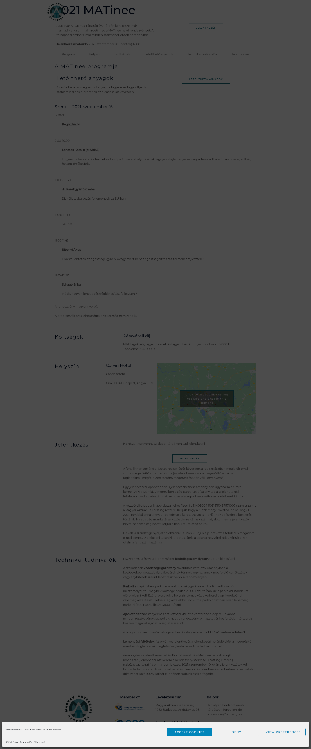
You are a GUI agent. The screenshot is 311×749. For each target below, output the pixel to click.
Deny (236, 732)
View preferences (283, 732)
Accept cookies (189, 732)
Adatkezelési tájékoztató (32, 742)
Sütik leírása (11, 742)
